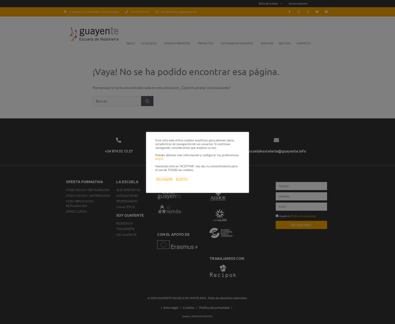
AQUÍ (159, 159)
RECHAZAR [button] (164, 179)
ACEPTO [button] (182, 179)
